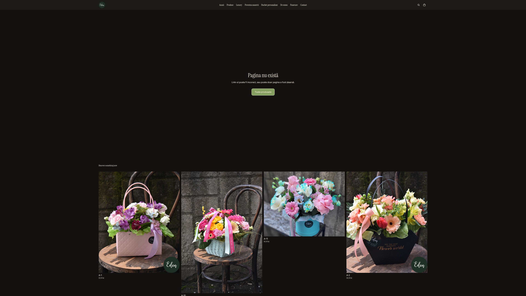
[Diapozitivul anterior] (103, 222)
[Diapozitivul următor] (175, 222)
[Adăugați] (175, 268)
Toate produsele (263, 92)
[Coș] (424, 5)
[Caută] (419, 5)
